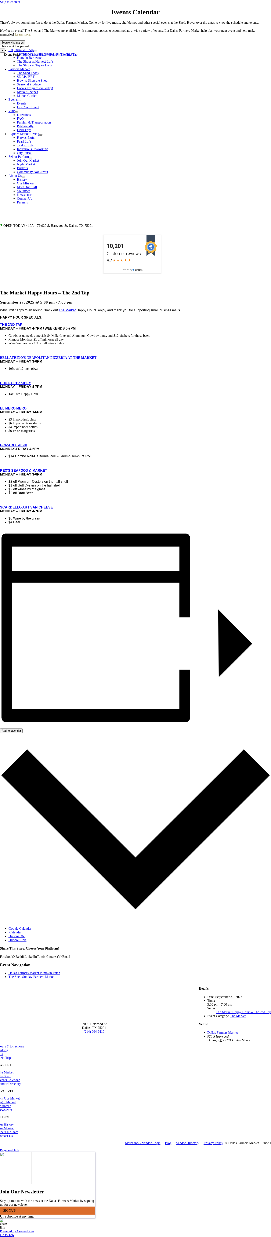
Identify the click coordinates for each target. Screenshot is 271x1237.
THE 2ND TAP (11, 324)
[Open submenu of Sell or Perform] (30, 157)
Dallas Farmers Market (222, 1032)
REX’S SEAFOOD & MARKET (23, 470)
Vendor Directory (187, 1143)
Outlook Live (17, 940)
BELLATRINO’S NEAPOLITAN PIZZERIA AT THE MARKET (48, 357)
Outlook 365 (16, 936)
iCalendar (14, 932)
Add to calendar (11, 730)
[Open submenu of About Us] (23, 176)
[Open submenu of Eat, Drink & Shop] (35, 51)
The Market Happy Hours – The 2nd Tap (243, 1012)
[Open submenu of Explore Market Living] (41, 135)
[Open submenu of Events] (19, 100)
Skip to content (10, 2)
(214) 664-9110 (94, 1031)
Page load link (9, 1150)
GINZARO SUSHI (13, 445)
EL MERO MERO (13, 408)
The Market (67, 310)
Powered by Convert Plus (17, 1231)
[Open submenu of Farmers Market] (31, 70)
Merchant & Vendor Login (142, 1143)
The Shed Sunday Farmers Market (31, 977)
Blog (168, 1143)
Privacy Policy (213, 1143)
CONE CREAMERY (15, 383)
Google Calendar (19, 928)
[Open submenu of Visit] (16, 112)
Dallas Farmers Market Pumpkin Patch (34, 973)
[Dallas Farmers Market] (132, 38)
